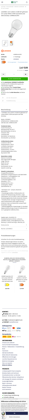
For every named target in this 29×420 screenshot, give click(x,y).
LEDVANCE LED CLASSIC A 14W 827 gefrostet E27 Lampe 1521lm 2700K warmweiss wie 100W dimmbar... (21, 279)
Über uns (4, 363)
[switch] (3, 418)
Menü (2, 2)
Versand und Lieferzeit (8, 342)
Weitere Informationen (14, 417)
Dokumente (5, 225)
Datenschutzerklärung (19, 410)
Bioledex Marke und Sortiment (10, 373)
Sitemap (9, 387)
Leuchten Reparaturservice (9, 359)
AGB (3, 353)
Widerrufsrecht (6, 355)
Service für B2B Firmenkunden (10, 344)
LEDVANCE (16, 59)
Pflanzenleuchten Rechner (9, 377)
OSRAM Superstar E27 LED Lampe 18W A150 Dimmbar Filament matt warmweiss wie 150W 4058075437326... (7, 279)
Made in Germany (7, 383)
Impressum (5, 351)
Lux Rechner (17, 375)
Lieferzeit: (4, 56)
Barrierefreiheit (9, 353)
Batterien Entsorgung (8, 361)
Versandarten (6, 334)
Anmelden (15, 252)
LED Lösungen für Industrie (9, 379)
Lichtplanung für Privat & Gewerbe (11, 371)
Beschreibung (5, 110)
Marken (4, 387)
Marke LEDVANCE (6, 229)
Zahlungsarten (7, 326)
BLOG (3, 349)
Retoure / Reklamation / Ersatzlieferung (13, 346)
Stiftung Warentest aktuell (9, 385)
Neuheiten (8, 389)
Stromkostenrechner (7, 375)
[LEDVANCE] (6, 50)
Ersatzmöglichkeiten (7, 381)
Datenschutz (14, 355)
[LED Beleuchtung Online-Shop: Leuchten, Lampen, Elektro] (14, 2)
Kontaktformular (13, 322)
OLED (3, 389)
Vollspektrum (20, 377)
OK (14, 413)
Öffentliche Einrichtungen (9, 357)
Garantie (9, 363)
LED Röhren (20, 379)
